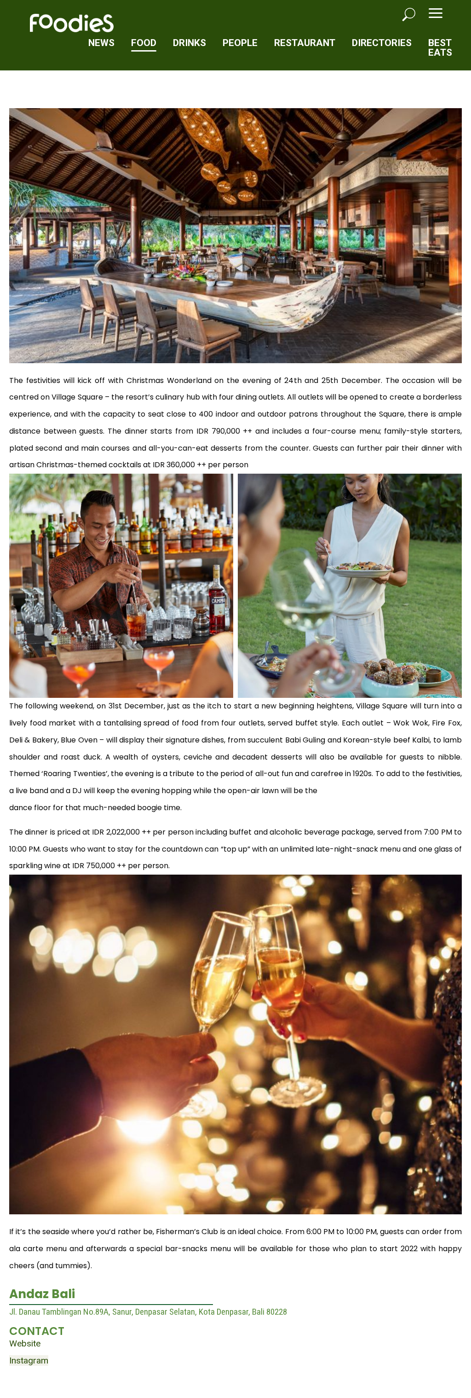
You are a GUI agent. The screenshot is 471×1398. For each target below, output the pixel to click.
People (240, 42)
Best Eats (440, 47)
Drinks (189, 42)
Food (143, 42)
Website (24, 1343)
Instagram (28, 1360)
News (101, 42)
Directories (382, 42)
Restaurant (304, 42)
